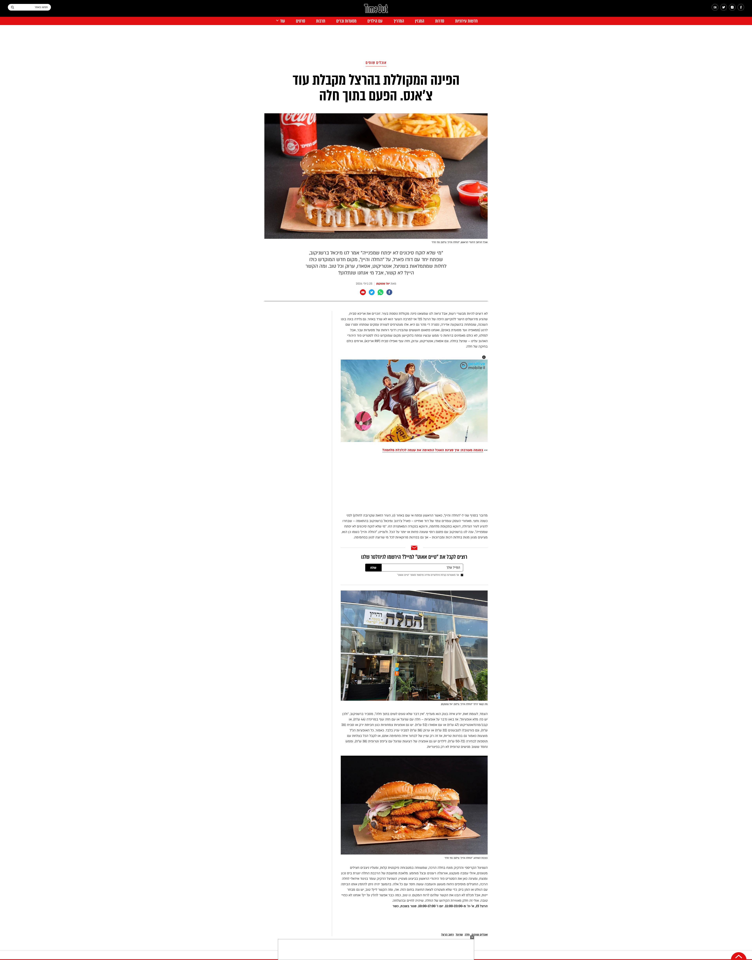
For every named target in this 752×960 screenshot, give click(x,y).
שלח (373, 568)
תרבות (320, 21)
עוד (282, 21)
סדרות (439, 21)
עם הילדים (374, 21)
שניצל (459, 935)
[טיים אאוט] (376, 10)
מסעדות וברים (346, 21)
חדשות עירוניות (466, 21)
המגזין (419, 21)
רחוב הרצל (447, 935)
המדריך (398, 21)
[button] (484, 357)
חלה (467, 935)
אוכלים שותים (376, 63)
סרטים (300, 21)
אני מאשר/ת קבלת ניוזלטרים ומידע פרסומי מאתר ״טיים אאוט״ (428, 575)
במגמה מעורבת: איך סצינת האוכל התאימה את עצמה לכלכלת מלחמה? (432, 450)
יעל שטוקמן (383, 284)
